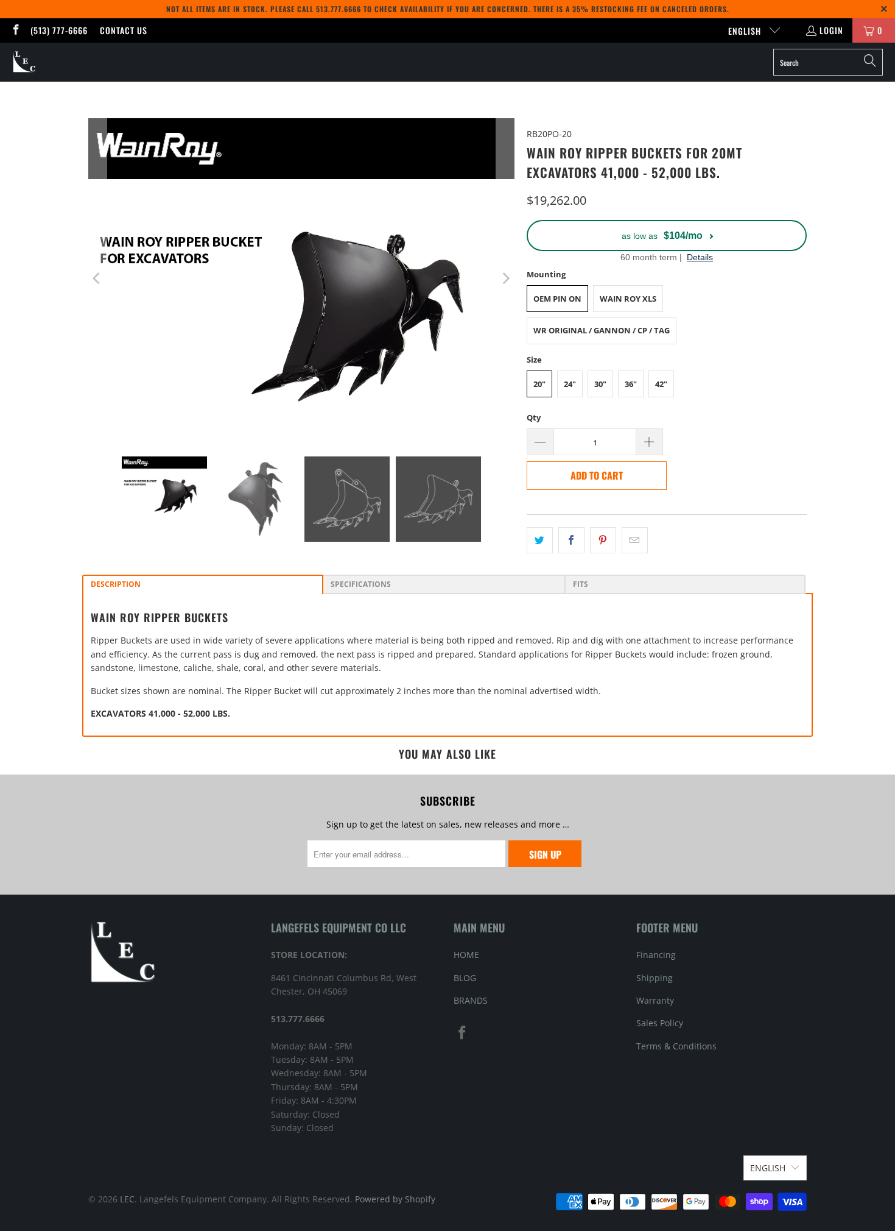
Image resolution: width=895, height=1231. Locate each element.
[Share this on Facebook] (571, 540)
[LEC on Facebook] (15, 30)
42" (661, 383)
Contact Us (123, 30)
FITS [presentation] (581, 584)
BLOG (465, 978)
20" (539, 383)
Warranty (655, 1000)
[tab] (202, 584)
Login (831, 30)
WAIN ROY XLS (628, 298)
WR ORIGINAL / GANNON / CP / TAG (601, 330)
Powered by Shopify (395, 1199)
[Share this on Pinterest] (603, 540)
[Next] (505, 278)
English (745, 30)
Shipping (654, 978)
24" (570, 383)
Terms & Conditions (676, 1046)
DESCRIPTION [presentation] (116, 584)
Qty (534, 417)
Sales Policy (659, 1023)
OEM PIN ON (557, 298)
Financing (656, 954)
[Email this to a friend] (635, 540)
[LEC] (24, 62)
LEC (127, 1199)
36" (631, 383)
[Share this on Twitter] (540, 540)
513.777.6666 (338, 9)
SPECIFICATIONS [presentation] (362, 584)
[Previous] (97, 278)
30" (600, 383)
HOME (466, 954)
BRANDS (471, 1000)
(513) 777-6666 (59, 30)
